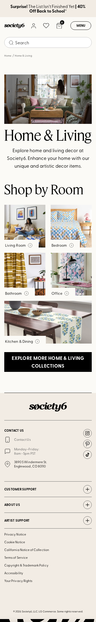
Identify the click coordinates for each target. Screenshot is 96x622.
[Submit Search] (11, 42)
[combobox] (48, 42)
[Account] (33, 25)
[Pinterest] (87, 444)
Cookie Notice (14, 542)
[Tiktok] (87, 454)
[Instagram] (87, 433)
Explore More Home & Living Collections (48, 362)
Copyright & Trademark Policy (26, 565)
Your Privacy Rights (18, 580)
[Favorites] (46, 25)
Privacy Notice (15, 534)
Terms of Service (16, 557)
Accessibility (13, 573)
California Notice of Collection (26, 550)
